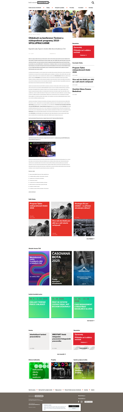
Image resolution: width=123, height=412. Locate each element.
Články (34, 34)
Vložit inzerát (84, 348)
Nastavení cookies (32, 407)
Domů (30, 34)
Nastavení (73, 408)
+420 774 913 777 (32, 403)
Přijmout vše (74, 406)
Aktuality (38, 34)
